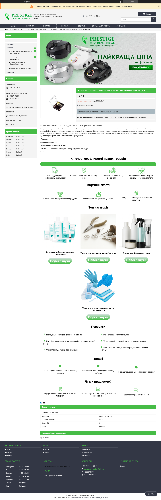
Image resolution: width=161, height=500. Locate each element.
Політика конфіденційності (99, 498)
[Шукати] (153, 19)
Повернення (87, 453)
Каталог (46, 26)
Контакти (120, 26)
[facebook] (41, 403)
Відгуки (81, 26)
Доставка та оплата (101, 26)
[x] (44, 403)
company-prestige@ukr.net (17, 93)
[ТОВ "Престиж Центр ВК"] (18, 19)
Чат (152, 494)
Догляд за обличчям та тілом (20, 68)
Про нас (64, 26)
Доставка (86, 450)
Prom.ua (92, 495)
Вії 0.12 (23, 29)
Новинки (30, 26)
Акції (13, 26)
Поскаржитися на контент (80, 498)
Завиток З (15, 29)
